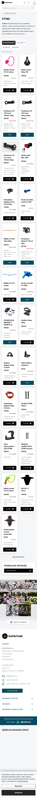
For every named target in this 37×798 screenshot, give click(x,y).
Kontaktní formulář (12, 690)
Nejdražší (6, 47)
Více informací (22, 781)
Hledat (32, 8)
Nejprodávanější (8, 42)
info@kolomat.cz (11, 676)
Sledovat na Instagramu (20, 622)
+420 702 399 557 (12, 680)
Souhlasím (18, 793)
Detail (9, 134)
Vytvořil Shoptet (10, 722)
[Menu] (34, 2)
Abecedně (15, 47)
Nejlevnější (21, 42)
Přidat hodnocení (11, 570)
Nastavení (18, 786)
